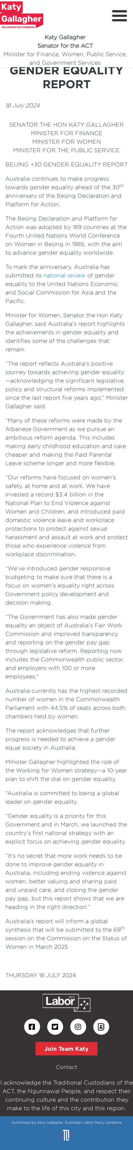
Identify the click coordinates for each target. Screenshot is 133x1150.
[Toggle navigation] (119, 16)
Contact (66, 1067)
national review (64, 275)
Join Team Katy (66, 1048)
